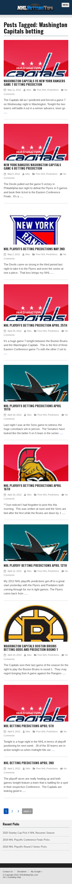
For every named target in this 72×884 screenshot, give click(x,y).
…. (5, 112)
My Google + (36, 871)
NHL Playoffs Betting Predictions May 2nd (34, 249)
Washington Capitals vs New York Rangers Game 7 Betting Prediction (34, 83)
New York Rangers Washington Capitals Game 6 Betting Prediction (32, 166)
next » (27, 811)
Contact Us (8, 871)
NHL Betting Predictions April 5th (29, 726)
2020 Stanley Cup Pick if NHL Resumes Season (28, 832)
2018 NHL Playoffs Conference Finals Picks (26, 839)
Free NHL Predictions (48, 90)
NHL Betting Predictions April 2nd (29, 763)
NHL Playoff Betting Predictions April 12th (35, 565)
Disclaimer (22, 871)
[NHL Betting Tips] (35, 10)
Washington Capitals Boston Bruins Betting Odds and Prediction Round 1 (31, 648)
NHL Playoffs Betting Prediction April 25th (35, 325)
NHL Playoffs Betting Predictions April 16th (32, 487)
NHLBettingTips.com (29, 875)
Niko (28, 90)
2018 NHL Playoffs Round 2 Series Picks (25, 846)
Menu (65, 5)
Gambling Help (14, 877)
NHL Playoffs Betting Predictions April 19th (32, 408)
